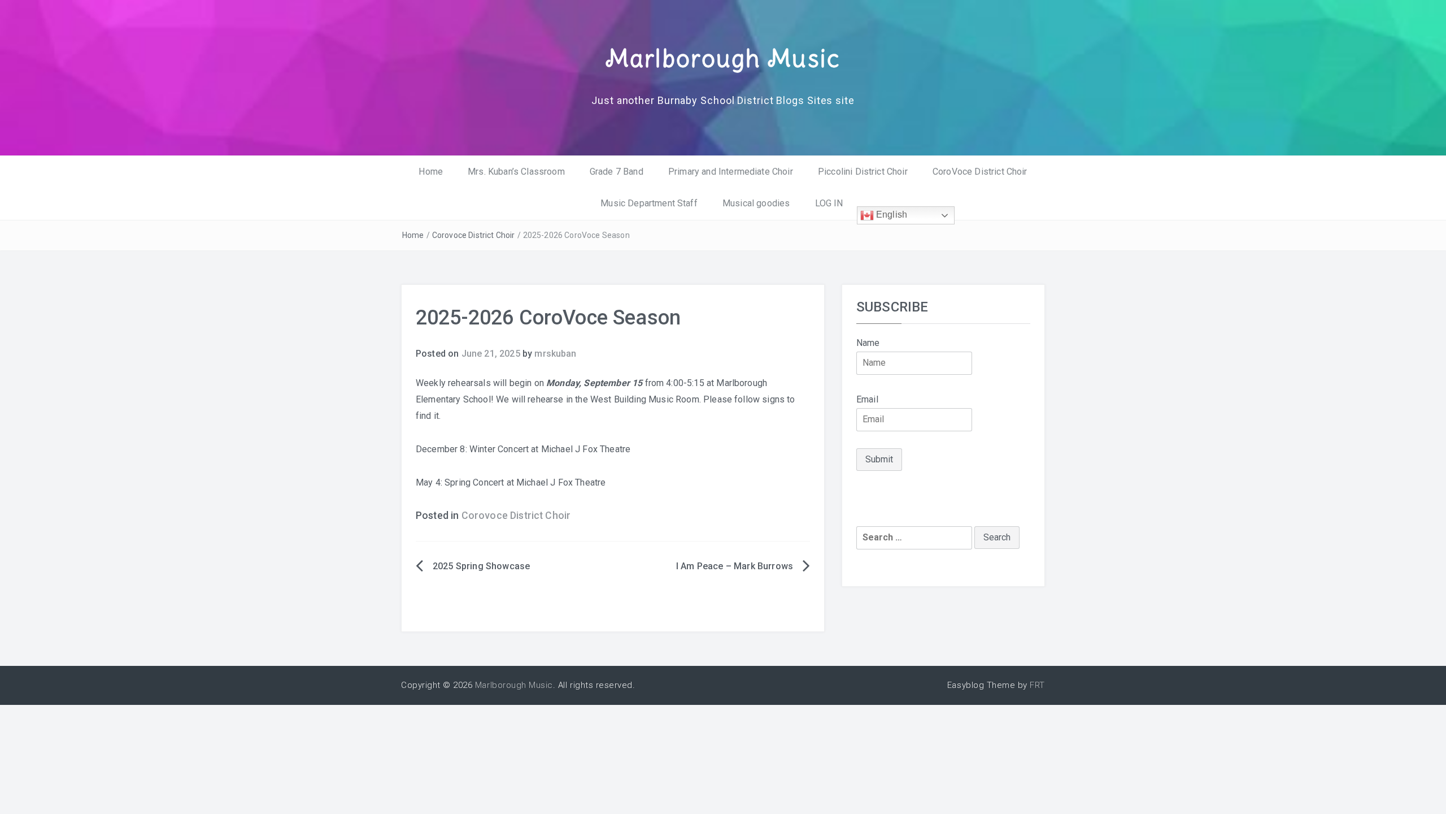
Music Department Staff (649, 203)
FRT (1037, 685)
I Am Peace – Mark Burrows (734, 566)
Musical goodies (756, 203)
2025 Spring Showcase (481, 566)
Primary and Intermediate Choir (730, 171)
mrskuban (555, 353)
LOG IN (829, 203)
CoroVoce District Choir (980, 171)
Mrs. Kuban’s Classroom (516, 171)
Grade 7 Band (616, 171)
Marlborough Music (723, 58)
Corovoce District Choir (473, 235)
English (890, 215)
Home (431, 171)
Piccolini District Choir (863, 171)
